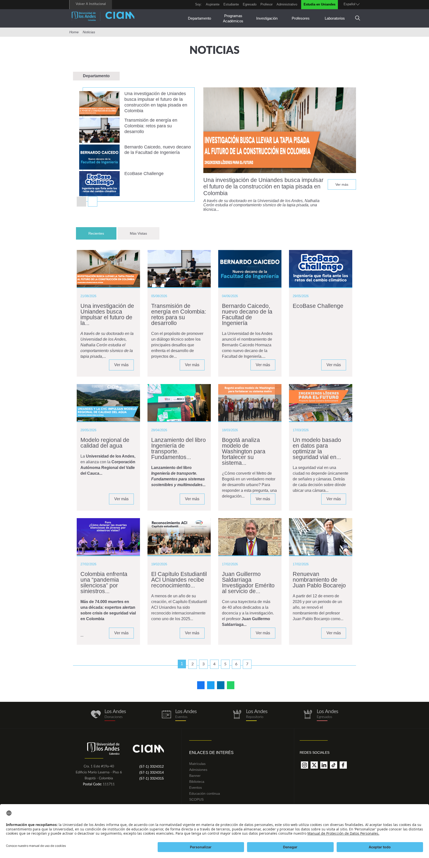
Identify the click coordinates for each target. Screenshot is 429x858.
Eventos (195, 787)
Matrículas (197, 763)
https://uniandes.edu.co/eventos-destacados (179, 715)
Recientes (102, 233)
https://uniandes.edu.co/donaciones (108, 715)
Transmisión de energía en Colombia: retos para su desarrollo (150, 126)
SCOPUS (196, 799)
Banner (195, 775)
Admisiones (198, 769)
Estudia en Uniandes (319, 4)
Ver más (341, 184)
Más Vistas (138, 233)
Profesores (301, 18)
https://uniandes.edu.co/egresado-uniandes (320, 715)
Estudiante (231, 4)
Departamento (199, 18)
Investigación (267, 18)
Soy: (198, 4)
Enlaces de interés (211, 753)
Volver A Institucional (91, 4)
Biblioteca (196, 781)
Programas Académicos (233, 18)
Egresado (249, 4)
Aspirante (212, 4)
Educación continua (204, 793)
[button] (92, 202)
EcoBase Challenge (144, 173)
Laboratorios (335, 18)
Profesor (266, 4)
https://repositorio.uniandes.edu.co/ (249, 715)
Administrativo (287, 4)
